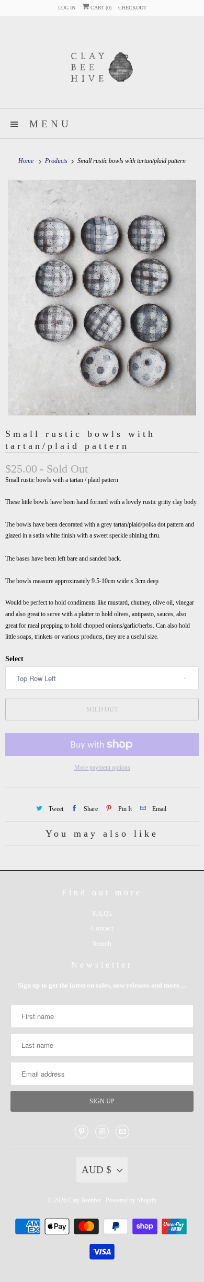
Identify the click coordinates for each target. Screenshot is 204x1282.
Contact (102, 928)
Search (102, 943)
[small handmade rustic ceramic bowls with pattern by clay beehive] (102, 297)
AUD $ (96, 1169)
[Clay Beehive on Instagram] (102, 1131)
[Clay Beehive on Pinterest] (81, 1131)
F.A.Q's (102, 913)
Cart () (100, 7)
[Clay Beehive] (102, 66)
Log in (66, 7)
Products (57, 161)
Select (14, 659)
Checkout (132, 7)
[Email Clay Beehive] (122, 1131)
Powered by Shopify (131, 1200)
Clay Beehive (85, 1200)
